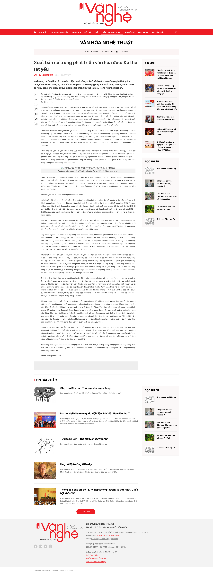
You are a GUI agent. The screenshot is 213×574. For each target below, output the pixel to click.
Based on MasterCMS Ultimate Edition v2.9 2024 (53, 570)
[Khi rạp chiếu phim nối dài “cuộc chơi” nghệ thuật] (149, 131)
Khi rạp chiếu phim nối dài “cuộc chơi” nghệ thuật (166, 131)
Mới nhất (43, 32)
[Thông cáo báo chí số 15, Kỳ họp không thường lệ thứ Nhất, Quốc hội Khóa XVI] (45, 496)
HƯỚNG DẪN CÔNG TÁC (96, 558)
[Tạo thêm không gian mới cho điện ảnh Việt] (149, 119)
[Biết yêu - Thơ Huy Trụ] (149, 221)
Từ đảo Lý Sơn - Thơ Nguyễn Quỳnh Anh (84, 438)
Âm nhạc (114, 52)
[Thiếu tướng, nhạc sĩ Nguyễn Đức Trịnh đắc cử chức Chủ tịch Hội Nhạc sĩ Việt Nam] (149, 144)
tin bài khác (46, 380)
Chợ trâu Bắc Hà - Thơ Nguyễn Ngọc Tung (85, 388)
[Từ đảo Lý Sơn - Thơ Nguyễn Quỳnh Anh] (45, 445)
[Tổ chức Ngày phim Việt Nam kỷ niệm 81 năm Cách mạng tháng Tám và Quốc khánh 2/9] (149, 103)
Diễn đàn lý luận (91, 32)
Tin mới (150, 63)
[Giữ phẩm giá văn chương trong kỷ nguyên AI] (149, 183)
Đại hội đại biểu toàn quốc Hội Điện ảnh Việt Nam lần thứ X (95, 413)
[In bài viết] (36, 124)
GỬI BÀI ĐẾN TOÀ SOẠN (96, 562)
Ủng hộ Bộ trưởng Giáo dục (76, 464)
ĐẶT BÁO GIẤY (92, 555)
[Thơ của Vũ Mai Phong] (149, 170)
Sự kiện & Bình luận (59, 32)
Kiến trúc (124, 52)
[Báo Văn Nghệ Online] (106, 14)
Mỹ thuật (105, 52)
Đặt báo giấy (158, 32)
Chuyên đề (130, 32)
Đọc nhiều (152, 161)
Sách (87, 52)
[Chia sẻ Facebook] (36, 114)
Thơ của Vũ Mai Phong (166, 168)
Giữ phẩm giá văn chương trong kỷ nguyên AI (164, 183)
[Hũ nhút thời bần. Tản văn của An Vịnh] (149, 209)
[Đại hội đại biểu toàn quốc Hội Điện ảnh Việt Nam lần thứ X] (45, 420)
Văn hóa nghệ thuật (112, 32)
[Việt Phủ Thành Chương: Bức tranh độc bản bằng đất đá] (149, 196)
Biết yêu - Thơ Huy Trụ (166, 219)
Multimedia (143, 32)
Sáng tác (76, 32)
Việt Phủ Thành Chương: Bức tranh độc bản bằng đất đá (167, 196)
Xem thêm (85, 512)
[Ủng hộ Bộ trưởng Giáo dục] (45, 470)
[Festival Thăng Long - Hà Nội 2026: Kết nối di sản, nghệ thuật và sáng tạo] (149, 88)
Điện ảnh (94, 52)
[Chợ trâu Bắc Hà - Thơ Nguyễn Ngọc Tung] (45, 394)
